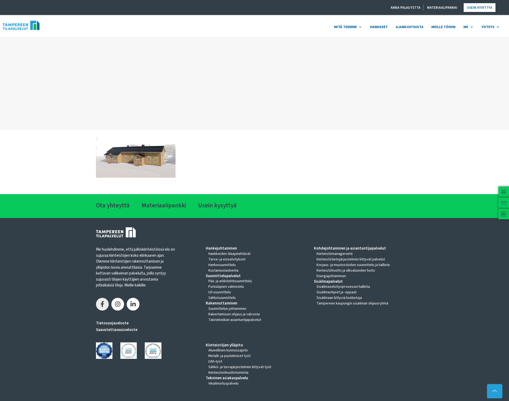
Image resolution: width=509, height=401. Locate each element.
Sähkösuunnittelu (222, 297)
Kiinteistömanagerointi (335, 253)
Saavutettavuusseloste (116, 330)
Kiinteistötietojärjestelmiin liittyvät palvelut (351, 259)
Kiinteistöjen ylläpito (224, 345)
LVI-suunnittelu (219, 292)
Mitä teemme (345, 27)
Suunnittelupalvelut (223, 276)
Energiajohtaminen (331, 276)
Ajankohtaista (409, 27)
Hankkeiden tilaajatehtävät (229, 253)
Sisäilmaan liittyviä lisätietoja (339, 297)
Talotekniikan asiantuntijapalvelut (234, 319)
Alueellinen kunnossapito (228, 350)
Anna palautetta (405, 7)
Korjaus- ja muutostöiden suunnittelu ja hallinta (353, 265)
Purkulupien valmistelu (226, 286)
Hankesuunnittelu (222, 265)
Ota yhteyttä (113, 205)
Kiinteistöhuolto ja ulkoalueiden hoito (346, 270)
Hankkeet (379, 27)
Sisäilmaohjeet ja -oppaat (337, 292)
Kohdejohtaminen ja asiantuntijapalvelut (350, 248)
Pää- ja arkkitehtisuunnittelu (230, 281)
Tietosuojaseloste (112, 323)
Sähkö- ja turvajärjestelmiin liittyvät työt (239, 367)
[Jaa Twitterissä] (118, 304)
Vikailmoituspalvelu (223, 383)
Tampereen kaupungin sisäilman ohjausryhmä (352, 303)
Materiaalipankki (442, 7)
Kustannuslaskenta (223, 270)
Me (465, 27)
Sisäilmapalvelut (328, 281)
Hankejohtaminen (221, 248)
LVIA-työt (215, 361)
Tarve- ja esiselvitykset (226, 259)
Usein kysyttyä (479, 7)
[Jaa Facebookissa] (102, 304)
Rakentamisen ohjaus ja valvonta (234, 314)
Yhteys (487, 27)
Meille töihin (443, 27)
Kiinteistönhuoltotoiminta (228, 372)
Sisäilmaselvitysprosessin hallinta (343, 286)
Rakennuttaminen (221, 303)
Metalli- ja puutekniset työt (229, 356)
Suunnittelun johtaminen (227, 308)
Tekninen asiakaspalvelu (227, 378)
